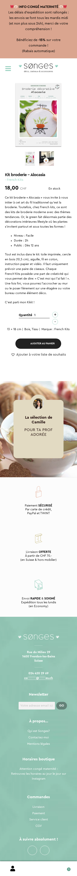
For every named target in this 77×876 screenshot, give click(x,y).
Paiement (38, 813)
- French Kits (14, 179)
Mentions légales (38, 743)
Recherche (38, 868)
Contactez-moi (38, 737)
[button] (38, 355)
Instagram (44, 850)
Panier (64, 867)
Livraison (38, 806)
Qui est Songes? (39, 731)
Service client (38, 819)
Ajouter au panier (42, 343)
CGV (39, 825)
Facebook (32, 850)
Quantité (25, 315)
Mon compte (13, 868)
